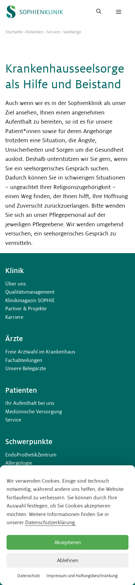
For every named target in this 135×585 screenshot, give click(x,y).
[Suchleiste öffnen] (98, 12)
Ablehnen (67, 560)
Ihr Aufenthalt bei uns (29, 403)
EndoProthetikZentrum (30, 455)
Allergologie (18, 463)
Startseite (14, 32)
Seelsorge (72, 32)
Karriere (14, 317)
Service (53, 32)
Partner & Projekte (26, 308)
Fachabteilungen (23, 360)
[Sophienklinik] (35, 12)
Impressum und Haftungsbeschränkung (82, 575)
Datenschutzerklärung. (50, 522)
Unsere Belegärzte (25, 368)
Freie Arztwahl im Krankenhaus (40, 352)
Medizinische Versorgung (33, 411)
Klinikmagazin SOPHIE (30, 300)
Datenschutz (28, 575)
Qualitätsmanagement (29, 292)
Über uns (15, 284)
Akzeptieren (67, 542)
